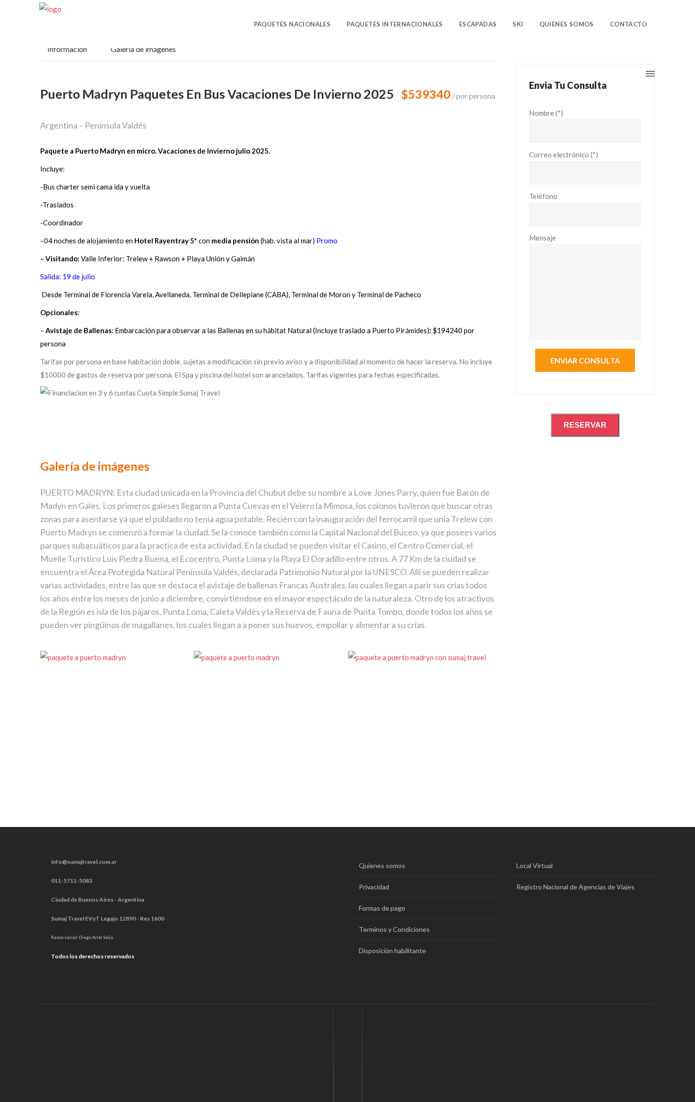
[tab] (72, 52)
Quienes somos (382, 865)
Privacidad (374, 887)
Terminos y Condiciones (394, 929)
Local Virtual (534, 865)
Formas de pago (382, 908)
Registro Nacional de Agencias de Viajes (575, 887)
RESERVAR (585, 425)
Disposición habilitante (392, 951)
